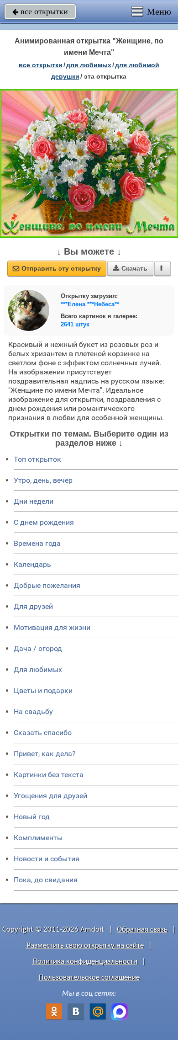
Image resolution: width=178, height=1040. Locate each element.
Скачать (130, 268)
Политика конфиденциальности (84, 961)
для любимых (88, 65)
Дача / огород (38, 648)
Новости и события (46, 858)
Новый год (32, 816)
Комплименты (38, 837)
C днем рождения (44, 522)
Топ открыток (37, 459)
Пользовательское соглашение (89, 977)
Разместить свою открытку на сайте (85, 945)
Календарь (32, 564)
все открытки (40, 11)
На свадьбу (33, 711)
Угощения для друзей (50, 795)
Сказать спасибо (43, 732)
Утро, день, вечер (43, 480)
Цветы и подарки (43, 690)
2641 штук (75, 324)
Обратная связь (142, 929)
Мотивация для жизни (52, 627)
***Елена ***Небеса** (90, 304)
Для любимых (38, 669)
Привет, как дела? (45, 753)
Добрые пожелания (47, 585)
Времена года (37, 543)
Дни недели (33, 501)
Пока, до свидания (46, 879)
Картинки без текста (49, 774)
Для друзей (33, 606)
